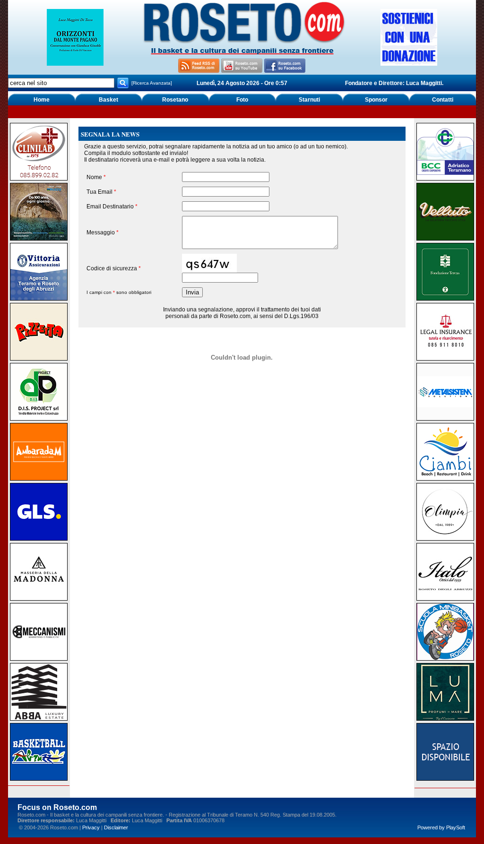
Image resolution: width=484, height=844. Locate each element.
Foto (242, 99)
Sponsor (376, 99)
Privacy (91, 827)
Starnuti (309, 99)
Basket (108, 99)
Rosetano (175, 99)
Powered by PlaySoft (441, 827)
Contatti (442, 99)
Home (42, 99)
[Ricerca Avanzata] (151, 83)
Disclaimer (116, 827)
